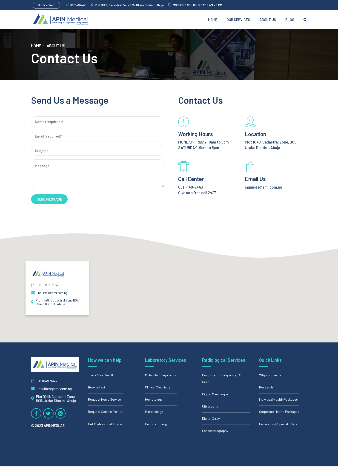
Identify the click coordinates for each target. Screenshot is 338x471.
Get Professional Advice (105, 424)
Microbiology (154, 412)
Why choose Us (270, 375)
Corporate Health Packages (279, 412)
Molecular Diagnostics (161, 375)
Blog (289, 19)
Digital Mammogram (216, 394)
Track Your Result (100, 375)
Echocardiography (215, 431)
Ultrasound (210, 406)
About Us (267, 19)
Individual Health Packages (278, 399)
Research (266, 387)
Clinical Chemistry (158, 387)
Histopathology (156, 424)
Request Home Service (104, 399)
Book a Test (96, 387)
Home (212, 19)
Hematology (154, 399)
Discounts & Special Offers (278, 424)
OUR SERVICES (238, 19)
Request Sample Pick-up (105, 412)
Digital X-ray (211, 418)
